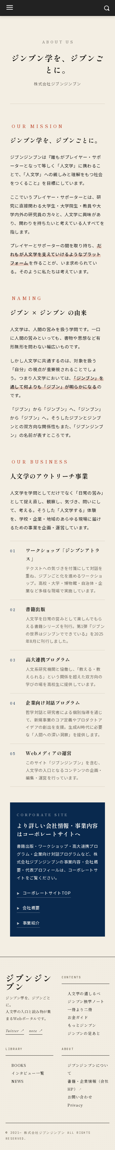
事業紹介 (31, 923)
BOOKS (18, 1065)
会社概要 (31, 908)
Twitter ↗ (15, 1030)
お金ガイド (78, 1017)
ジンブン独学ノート (86, 1001)
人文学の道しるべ (84, 993)
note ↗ (35, 1030)
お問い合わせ (80, 1097)
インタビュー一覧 (27, 1073)
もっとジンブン (82, 1025)
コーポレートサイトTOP (47, 893)
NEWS (17, 1081)
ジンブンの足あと (84, 1033)
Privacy (75, 1105)
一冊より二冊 (80, 1009)
